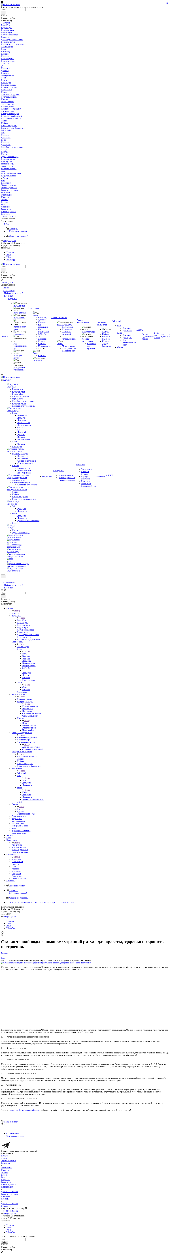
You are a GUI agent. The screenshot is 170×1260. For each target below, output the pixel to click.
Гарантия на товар (9, 1194)
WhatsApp (10, 259)
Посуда (20, 809)
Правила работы (8, 1184)
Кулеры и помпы (24, 699)
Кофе (24, 792)
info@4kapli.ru (9, 240)
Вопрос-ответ (7, 1206)
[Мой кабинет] (2, 579)
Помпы (25, 723)
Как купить (17, 845)
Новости (5, 1170)
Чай (24, 780)
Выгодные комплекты (27, 756)
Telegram (10, 252)
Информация (7, 1187)
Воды (24, 654)
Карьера (4, 1175)
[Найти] (3, 12)
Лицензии (5, 1179)
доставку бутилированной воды (24, 1110)
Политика (5, 1196)
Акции (4, 1158)
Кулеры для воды (30, 706)
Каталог (15, 613)
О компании (6, 1168)
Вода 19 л (21, 620)
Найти (4, 1242)
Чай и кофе (22, 773)
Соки (24, 687)
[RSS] (2, 935)
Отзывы (4, 1172)
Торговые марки (8, 1160)
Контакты (5, 1177)
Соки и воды (23, 646)
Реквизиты (6, 1182)
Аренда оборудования (27, 737)
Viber (8, 255)
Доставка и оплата (9, 1191)
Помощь (5, 1199)
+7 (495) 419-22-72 (10, 216)
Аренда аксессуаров (31, 747)
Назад (17, 611)
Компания (16, 859)
